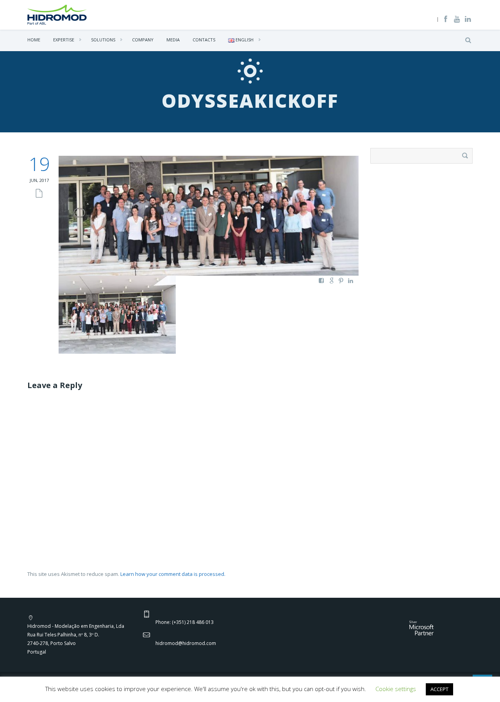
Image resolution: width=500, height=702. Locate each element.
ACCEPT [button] (439, 689)
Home (33, 40)
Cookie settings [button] (395, 689)
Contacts (204, 40)
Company (143, 40)
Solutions (103, 40)
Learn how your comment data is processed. (172, 573)
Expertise (63, 40)
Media (173, 40)
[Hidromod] (57, 14)
